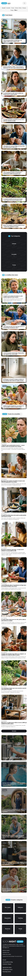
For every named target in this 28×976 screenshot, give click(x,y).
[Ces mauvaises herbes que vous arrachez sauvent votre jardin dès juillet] (14, 672)
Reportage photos (7, 971)
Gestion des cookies (7, 954)
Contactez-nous (6, 952)
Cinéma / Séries (18, 7)
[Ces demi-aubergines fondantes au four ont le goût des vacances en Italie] (14, 110)
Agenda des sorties (7, 967)
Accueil (3, 7)
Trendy (12, 7)
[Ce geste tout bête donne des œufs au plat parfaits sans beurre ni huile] (14, 500)
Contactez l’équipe (7, 964)
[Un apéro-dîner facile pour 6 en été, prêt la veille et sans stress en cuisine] (14, 604)
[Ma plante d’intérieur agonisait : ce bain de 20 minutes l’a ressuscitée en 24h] (14, 534)
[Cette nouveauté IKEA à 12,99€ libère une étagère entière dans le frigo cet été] (14, 31)
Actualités (8, 7)
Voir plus (14, 731)
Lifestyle (4, 20)
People (12, 10)
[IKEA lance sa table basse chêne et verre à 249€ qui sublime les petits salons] (14, 707)
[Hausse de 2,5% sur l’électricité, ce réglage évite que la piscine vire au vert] (14, 747)
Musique (24, 7)
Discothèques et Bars (8, 969)
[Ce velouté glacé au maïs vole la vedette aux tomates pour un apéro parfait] (14, 84)
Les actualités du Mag (8, 962)
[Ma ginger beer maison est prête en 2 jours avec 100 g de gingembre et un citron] (14, 465)
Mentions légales (6, 950)
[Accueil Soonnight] (6, 3)
